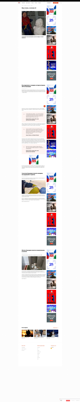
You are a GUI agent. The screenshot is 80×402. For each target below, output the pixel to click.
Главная (22, 5)
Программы (25, 5)
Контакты (23, 350)
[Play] (76, 400)
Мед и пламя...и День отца (25, 337)
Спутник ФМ (29, 0)
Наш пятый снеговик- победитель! (39, 337)
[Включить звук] (44, 106)
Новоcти (23, 0)
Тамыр (46, 0)
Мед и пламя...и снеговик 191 (51, 337)
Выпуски (31, 5)
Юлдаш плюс (37, 0)
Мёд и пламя (28, 5)
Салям (49, 0)
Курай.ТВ (53, 0)
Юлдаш (33, 0)
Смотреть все (55, 327)
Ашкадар (42, 0)
